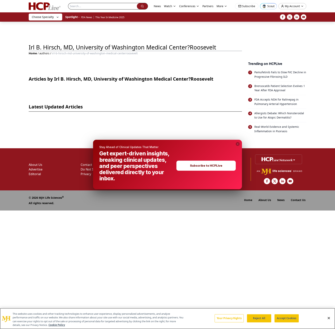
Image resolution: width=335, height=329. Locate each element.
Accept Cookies (286, 318)
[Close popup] (238, 144)
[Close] (329, 318)
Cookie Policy (56, 325)
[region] (167, 318)
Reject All (259, 318)
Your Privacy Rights (229, 318)
